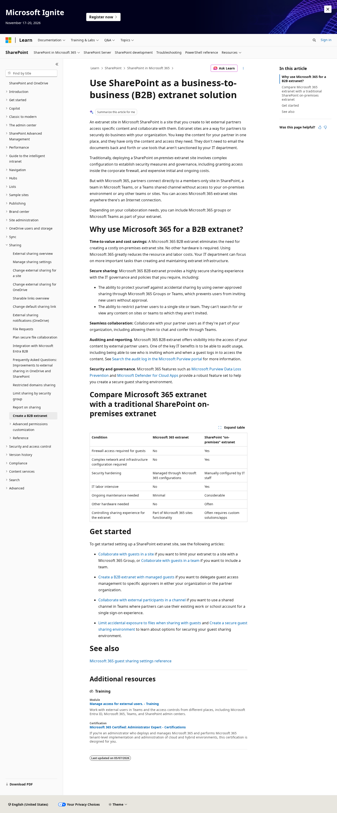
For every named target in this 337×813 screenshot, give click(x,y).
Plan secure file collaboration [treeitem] (35, 337)
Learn (95, 68)
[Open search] (314, 40)
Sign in (326, 40)
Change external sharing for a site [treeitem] (34, 273)
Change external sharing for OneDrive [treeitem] (34, 287)
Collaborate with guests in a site (126, 554)
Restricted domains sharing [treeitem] (34, 385)
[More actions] (243, 68)
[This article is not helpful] (325, 127)
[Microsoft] (8, 40)
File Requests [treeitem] (23, 329)
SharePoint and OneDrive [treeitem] (28, 83)
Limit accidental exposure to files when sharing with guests (149, 622)
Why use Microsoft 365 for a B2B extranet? (304, 79)
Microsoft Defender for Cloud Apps (147, 375)
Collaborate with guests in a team (170, 560)
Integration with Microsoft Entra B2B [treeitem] (33, 349)
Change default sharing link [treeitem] (34, 306)
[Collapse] (57, 64)
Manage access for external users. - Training (124, 704)
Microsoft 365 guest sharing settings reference (130, 660)
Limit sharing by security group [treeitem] (32, 396)
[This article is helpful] (320, 127)
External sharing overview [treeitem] (33, 253)
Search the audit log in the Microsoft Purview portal (157, 358)
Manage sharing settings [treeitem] (32, 262)
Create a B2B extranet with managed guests (136, 577)
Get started (290, 105)
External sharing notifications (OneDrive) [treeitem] (31, 318)
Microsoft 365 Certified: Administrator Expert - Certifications (138, 727)
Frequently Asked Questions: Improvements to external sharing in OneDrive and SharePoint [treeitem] (35, 368)
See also (288, 111)
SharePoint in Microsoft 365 (148, 68)
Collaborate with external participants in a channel (142, 599)
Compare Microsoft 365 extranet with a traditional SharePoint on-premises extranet (302, 93)
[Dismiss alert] (327, 9)
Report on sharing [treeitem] (27, 407)
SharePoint (113, 68)
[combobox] (31, 73)
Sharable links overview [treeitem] (31, 298)
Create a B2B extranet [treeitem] (30, 415)
